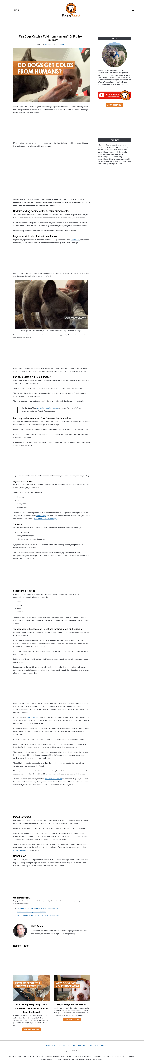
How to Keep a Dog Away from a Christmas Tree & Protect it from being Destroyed (31, 1008)
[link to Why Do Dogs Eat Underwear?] (72, 988)
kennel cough (41, 516)
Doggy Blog (62, 44)
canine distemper (19, 850)
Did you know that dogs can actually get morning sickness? (39, 915)
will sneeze (75, 240)
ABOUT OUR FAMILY (114, 105)
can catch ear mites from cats (47, 408)
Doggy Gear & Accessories (82, 1046)
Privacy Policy (51, 1046)
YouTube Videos (100, 1046)
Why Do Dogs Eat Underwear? (72, 1004)
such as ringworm (33, 717)
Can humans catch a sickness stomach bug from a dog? (37, 908)
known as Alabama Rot (53, 779)
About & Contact (64, 1046)
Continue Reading (31, 1029)
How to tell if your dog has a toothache (31, 912)
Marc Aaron (49, 44)
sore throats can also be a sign (45, 519)
